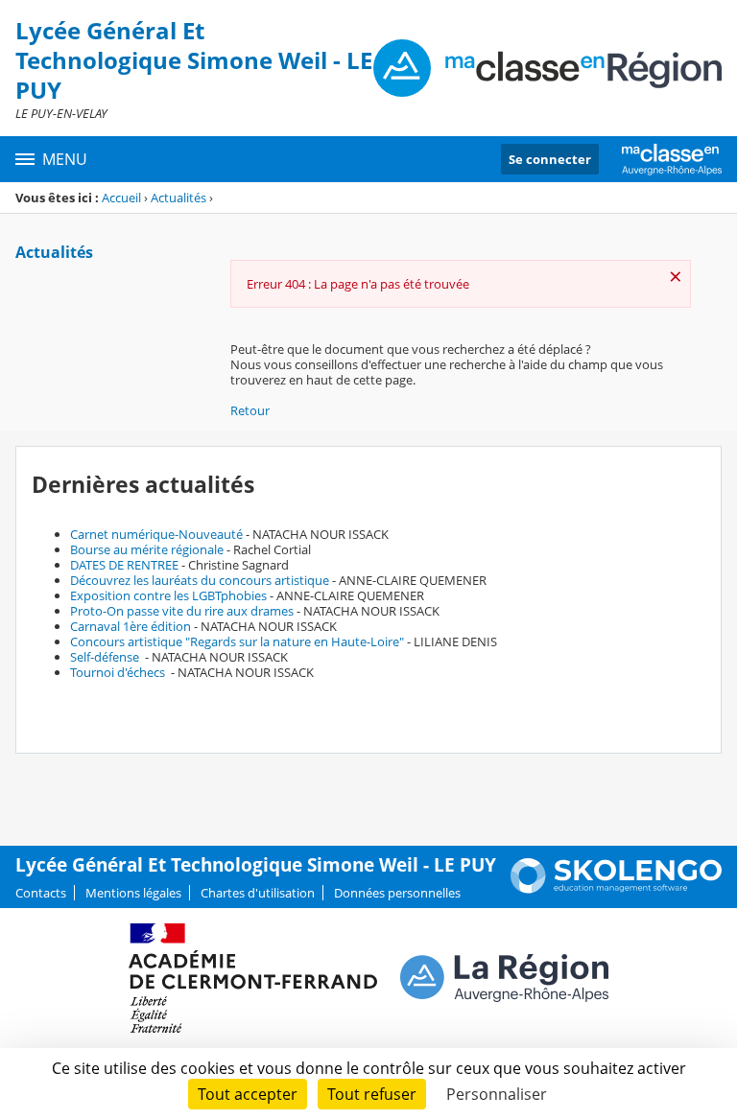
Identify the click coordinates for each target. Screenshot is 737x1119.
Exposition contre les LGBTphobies (168, 595)
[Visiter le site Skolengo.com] (616, 889)
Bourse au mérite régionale (147, 549)
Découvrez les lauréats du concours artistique (199, 580)
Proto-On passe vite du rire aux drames (182, 610)
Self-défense (106, 656)
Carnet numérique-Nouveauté (156, 534)
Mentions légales (133, 892)
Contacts (40, 892)
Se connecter (550, 159)
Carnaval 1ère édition (130, 626)
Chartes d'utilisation (258, 892)
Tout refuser (371, 1094)
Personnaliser (496, 1094)
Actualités (178, 197)
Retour (250, 410)
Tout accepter (247, 1094)
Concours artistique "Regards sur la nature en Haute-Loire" (237, 641)
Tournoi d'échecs (119, 672)
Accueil (121, 197)
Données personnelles (397, 892)
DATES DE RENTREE (124, 564)
